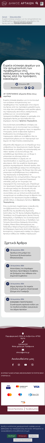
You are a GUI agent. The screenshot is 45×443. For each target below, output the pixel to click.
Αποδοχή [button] (11, 436)
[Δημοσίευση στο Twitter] (29, 88)
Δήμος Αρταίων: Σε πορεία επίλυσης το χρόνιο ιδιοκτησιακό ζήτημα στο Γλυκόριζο (24, 289)
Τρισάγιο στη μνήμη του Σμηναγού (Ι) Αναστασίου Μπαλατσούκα (20, 255)
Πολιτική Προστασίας (15, 409)
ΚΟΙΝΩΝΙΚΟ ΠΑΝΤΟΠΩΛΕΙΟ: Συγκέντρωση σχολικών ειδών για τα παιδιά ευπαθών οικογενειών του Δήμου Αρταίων (24, 305)
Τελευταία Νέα (15, 17)
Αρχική (4, 17)
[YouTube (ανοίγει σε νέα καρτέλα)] (25, 365)
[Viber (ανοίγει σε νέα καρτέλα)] (32, 365)
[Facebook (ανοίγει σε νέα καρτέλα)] (13, 365)
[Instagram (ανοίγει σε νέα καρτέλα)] (19, 365)
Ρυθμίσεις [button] (33, 436)
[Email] (33, 88)
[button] (37, 3)
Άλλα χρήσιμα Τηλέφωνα (23, 346)
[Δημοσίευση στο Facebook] (26, 88)
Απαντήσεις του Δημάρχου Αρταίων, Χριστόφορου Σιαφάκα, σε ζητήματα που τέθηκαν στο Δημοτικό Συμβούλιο (24, 272)
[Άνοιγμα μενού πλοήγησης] (41, 3)
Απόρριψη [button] (22, 436)
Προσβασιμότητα (32, 409)
